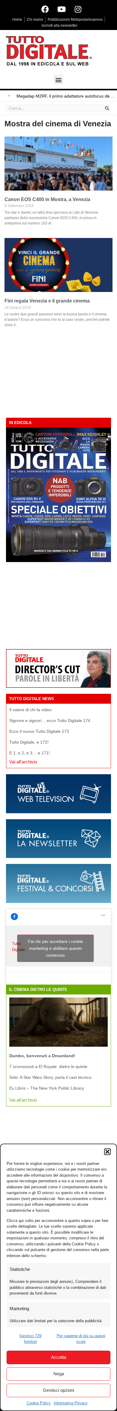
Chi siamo (35, 19)
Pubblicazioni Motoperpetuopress (75, 19)
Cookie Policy (39, 1403)
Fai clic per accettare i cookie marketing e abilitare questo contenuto (55, 948)
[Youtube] (61, 9)
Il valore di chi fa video (30, 709)
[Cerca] (107, 108)
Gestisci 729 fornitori (30, 1339)
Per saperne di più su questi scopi (81, 1339)
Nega (58, 1373)
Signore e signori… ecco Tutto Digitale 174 (49, 720)
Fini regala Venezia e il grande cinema (47, 300)
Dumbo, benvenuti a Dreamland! (42, 1055)
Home (17, 19)
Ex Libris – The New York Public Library (46, 1088)
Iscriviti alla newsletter (59, 25)
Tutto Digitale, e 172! (29, 742)
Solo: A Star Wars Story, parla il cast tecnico (50, 1077)
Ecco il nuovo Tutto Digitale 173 (39, 731)
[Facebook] (45, 9)
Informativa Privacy (71, 1403)
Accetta (58, 1357)
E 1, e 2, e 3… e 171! (29, 753)
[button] (107, 1152)
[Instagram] (78, 9)
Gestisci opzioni (58, 1390)
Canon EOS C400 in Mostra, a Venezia (47, 199)
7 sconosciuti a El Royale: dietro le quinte (48, 1066)
